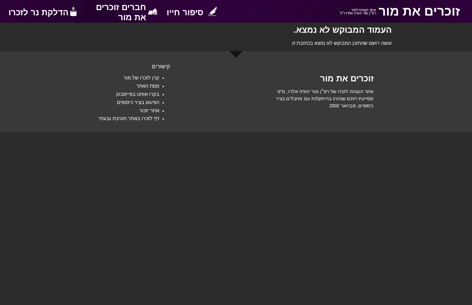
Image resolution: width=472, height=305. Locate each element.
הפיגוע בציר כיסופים (138, 102)
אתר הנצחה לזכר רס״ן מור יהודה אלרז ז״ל (358, 12)
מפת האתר (147, 86)
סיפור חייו (185, 12)
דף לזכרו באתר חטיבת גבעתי (129, 118)
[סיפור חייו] (212, 11)
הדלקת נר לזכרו (38, 12)
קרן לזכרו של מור (141, 78)
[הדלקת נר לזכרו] (73, 11)
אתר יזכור (149, 110)
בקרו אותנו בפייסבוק (137, 94)
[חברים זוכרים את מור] (152, 11)
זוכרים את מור (419, 11)
